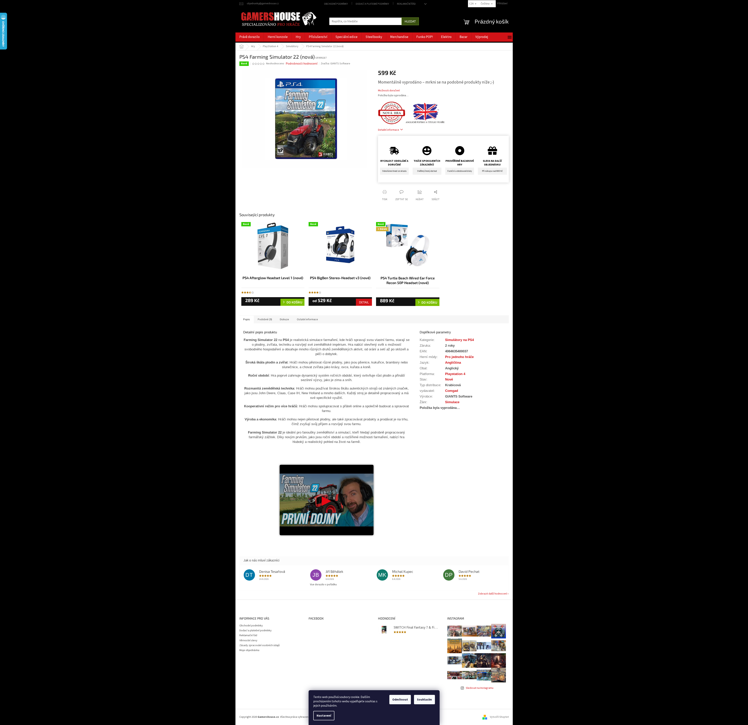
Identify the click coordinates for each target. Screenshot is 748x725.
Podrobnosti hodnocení (301, 63)
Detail (364, 302)
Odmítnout (400, 699)
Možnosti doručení (389, 91)
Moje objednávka (249, 650)
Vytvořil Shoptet (499, 717)
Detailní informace (388, 130)
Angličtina (453, 362)
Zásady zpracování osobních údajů (259, 645)
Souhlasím (424, 699)
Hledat (410, 21)
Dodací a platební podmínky (372, 4)
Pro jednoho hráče (459, 357)
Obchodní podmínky (336, 4)
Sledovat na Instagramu (479, 688)
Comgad (451, 391)
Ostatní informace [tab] (307, 319)
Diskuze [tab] (284, 319)
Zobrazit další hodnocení (492, 594)
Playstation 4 (455, 374)
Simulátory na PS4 (459, 340)
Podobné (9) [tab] (265, 319)
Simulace (452, 402)
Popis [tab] (246, 319)
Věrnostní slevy (248, 640)
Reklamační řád (406, 4)
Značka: (335, 64)
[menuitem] (249, 37)
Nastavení (324, 715)
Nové (449, 379)
